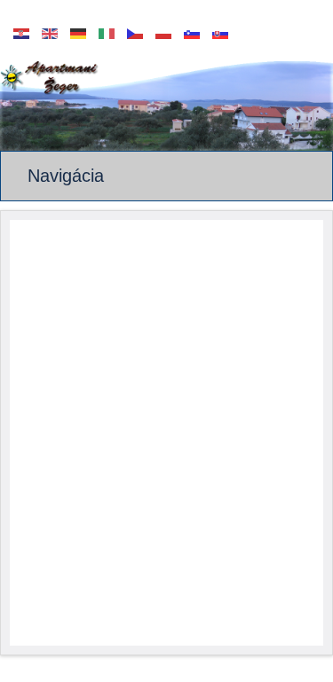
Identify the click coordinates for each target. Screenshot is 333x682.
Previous (13, 102)
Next (319, 102)
